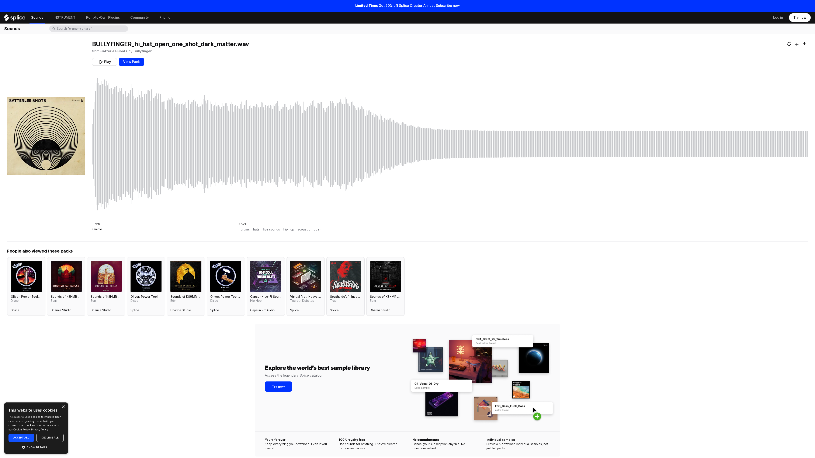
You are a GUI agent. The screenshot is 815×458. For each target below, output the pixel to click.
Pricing (164, 17)
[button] (36, 447)
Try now (799, 17)
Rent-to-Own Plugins (103, 17)
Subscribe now (448, 6)
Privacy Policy (39, 429)
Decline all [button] (50, 437)
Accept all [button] (21, 437)
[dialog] (36, 428)
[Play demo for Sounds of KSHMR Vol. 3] (66, 276)
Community (139, 17)
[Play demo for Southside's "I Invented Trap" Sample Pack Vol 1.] (345, 276)
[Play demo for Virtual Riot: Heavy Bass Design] (305, 276)
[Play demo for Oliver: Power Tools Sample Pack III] (26, 276)
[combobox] (92, 28)
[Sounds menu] (46, 17)
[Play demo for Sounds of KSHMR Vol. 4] (106, 276)
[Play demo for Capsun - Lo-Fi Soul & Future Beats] (266, 276)
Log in (778, 17)
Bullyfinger (142, 51)
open (317, 229)
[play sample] (450, 144)
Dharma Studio (61, 311)
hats (256, 229)
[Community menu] (151, 17)
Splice (15, 311)
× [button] (63, 407)
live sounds (271, 229)
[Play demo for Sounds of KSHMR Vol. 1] (385, 276)
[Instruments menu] (78, 17)
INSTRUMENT (65, 17)
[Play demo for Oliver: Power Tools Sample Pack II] (226, 276)
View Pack (131, 62)
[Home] (14, 18)
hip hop (288, 229)
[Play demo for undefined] (46, 136)
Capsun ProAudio (262, 311)
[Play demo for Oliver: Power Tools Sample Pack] (146, 276)
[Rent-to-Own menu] (122, 17)
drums (245, 229)
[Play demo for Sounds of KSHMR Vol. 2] (186, 276)
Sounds (37, 17)
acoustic (304, 229)
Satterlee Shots (113, 51)
